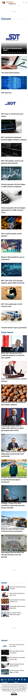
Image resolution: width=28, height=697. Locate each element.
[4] (10, 53)
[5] (13, 53)
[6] (15, 53)
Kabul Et (14, 694)
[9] (22, 53)
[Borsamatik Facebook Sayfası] (16, 680)
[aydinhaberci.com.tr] (9, 2)
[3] (8, 53)
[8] (20, 53)
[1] (4, 53)
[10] (24, 53)
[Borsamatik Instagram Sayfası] (22, 680)
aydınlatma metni (6, 689)
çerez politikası (22, 687)
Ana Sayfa (5, 682)
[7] (17, 53)
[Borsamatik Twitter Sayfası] (19, 680)
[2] (6, 53)
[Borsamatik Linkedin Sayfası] (25, 680)
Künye (16, 682)
